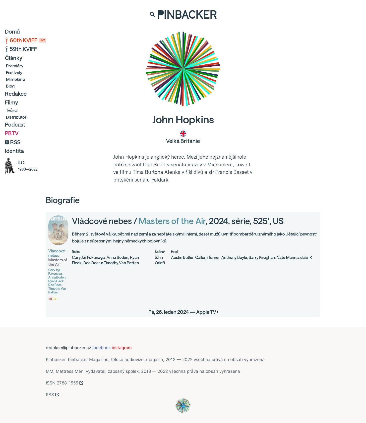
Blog (10, 86)
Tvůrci (12, 110)
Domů (12, 32)
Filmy (11, 102)
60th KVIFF (27, 40)
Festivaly (14, 72)
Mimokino (15, 79)
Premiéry (14, 65)
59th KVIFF (23, 49)
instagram (122, 347)
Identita (14, 151)
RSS (15, 142)
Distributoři (17, 117)
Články (13, 58)
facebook (101, 347)
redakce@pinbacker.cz (68, 347)
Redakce (16, 94)
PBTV (12, 133)
